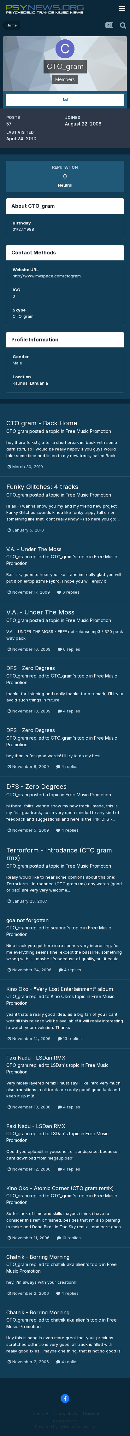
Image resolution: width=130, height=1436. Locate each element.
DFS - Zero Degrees (30, 668)
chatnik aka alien (68, 1264)
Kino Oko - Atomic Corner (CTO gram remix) (60, 1188)
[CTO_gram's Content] (65, 100)
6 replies (70, 592)
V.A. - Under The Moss (34, 549)
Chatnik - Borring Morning (37, 1257)
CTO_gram (17, 431)
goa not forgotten (27, 920)
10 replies (71, 1237)
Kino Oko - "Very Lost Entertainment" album (59, 989)
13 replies (72, 1038)
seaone (59, 927)
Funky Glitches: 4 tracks (42, 487)
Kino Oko (60, 996)
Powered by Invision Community (65, 1426)
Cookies (91, 1413)
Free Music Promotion (88, 431)
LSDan (57, 1065)
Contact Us (65, 1413)
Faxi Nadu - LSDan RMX (35, 1058)
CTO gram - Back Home (41, 423)
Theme (38, 1413)
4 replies (71, 710)
